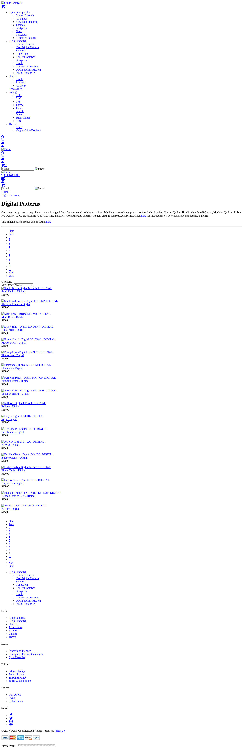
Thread (13, 124)
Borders (20, 82)
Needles (13, 630)
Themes (20, 24)
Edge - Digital (9, 419)
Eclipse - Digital (10, 406)
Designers (21, 28)
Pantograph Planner (20, 650)
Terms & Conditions (20, 680)
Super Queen (23, 117)
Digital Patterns (17, 40)
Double (20, 111)
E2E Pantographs (25, 56)
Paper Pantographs (19, 12)
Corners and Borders (27, 66)
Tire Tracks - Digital (12, 432)
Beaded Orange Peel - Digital (18, 495)
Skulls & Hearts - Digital (15, 393)
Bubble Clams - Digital (14, 457)
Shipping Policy (18, 677)
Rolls (19, 95)
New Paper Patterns (27, 21)
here (143, 215)
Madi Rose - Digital (12, 316)
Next (11, 272)
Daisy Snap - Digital (12, 329)
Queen (19, 114)
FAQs (12, 697)
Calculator (21, 34)
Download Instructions (28, 69)
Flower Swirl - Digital (13, 342)
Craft (18, 98)
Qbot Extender (17, 657)
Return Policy (16, 674)
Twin (19, 108)
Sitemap (60, 730)
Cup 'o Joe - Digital (12, 483)
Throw (19, 104)
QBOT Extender (25, 72)
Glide (19, 127)
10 (10, 266)
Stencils (13, 76)
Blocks (19, 63)
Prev (11, 234)
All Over (21, 85)
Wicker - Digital (10, 508)
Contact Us (15, 694)
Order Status (16, 700)
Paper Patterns (17, 617)
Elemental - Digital (12, 368)
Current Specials (25, 15)
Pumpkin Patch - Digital (14, 380)
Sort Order (7, 284)
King (18, 120)
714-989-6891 (12, 175)
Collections (22, 53)
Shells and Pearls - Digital (15, 304)
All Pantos (21, 18)
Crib (18, 101)
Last (11, 275)
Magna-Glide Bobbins (28, 130)
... (10, 269)
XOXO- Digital (10, 444)
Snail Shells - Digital (13, 291)
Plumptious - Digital (12, 355)
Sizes (19, 31)
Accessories (15, 88)
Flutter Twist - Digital (13, 470)
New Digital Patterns (27, 47)
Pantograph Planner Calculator (26, 654)
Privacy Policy (17, 671)
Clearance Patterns (26, 37)
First (11, 230)
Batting (13, 92)
